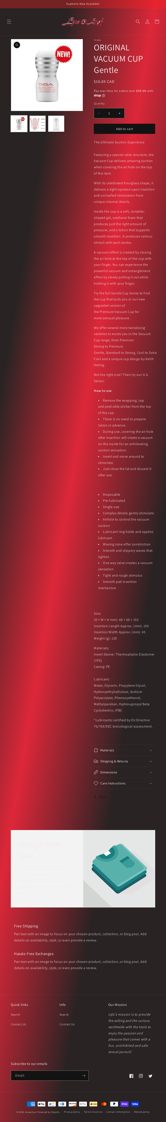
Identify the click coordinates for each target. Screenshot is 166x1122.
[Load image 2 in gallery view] (37, 123)
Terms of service (93, 1111)
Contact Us (18, 1024)
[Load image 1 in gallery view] (19, 123)
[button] (9, 21)
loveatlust (31, 1112)
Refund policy (142, 1111)
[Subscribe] (83, 1076)
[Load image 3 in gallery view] (56, 123)
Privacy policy (72, 1111)
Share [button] (103, 797)
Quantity (99, 103)
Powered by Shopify (48, 1112)
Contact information (118, 1111)
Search (15, 1014)
